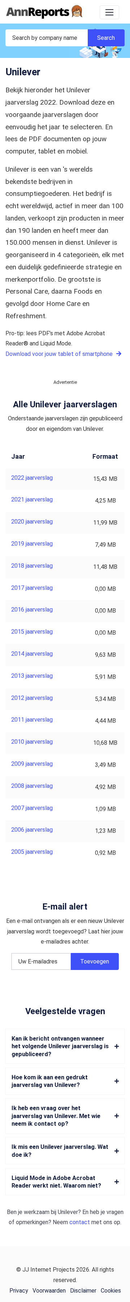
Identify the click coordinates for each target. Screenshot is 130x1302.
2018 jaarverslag (32, 565)
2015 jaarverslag (32, 631)
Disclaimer (83, 1290)
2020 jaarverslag (32, 521)
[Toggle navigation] (109, 12)
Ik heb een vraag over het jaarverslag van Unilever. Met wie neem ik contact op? (56, 1116)
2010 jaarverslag (32, 741)
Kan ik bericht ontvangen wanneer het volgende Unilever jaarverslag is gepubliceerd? (60, 1046)
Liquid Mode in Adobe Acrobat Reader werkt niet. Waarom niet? (56, 1182)
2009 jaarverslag (32, 763)
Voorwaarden (49, 1290)
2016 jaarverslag (32, 609)
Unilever (68, 1212)
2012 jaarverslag (32, 697)
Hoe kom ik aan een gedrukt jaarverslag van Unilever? (50, 1081)
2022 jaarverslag (32, 477)
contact (79, 1222)
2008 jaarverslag (32, 785)
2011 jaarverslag (32, 719)
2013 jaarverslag (32, 675)
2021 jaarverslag (32, 499)
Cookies (111, 1290)
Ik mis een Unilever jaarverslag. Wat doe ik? (60, 1150)
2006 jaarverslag (32, 829)
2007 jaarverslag (32, 808)
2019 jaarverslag (32, 543)
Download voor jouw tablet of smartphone (59, 353)
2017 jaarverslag (32, 587)
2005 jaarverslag (32, 851)
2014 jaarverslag (32, 653)
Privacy (18, 1290)
